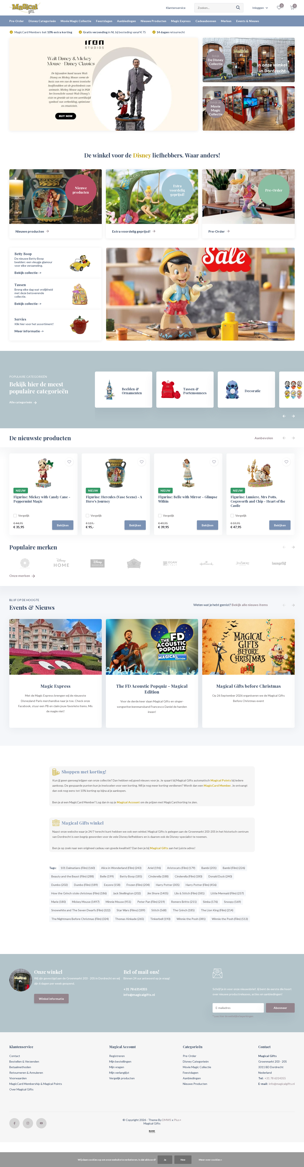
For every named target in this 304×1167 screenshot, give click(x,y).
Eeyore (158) (112, 884)
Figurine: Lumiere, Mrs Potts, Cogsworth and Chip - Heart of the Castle (258, 501)
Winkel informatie (51, 998)
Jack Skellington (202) (127, 893)
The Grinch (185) (184, 910)
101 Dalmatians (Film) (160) (78, 868)
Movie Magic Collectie (76, 21)
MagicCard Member (217, 785)
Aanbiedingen (126, 21)
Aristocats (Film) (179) (181, 868)
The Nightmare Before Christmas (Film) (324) (80, 919)
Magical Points (221, 780)
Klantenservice (176, 7)
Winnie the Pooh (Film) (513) (230, 919)
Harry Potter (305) (168, 884)
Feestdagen (104, 21)
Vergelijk (23, 515)
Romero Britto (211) (184, 901)
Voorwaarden (18, 1078)
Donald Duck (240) (220, 876)
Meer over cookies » (210, 1159)
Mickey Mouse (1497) (85, 901)
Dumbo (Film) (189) (86, 884)
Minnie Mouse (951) (118, 901)
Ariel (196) (154, 868)
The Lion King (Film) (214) (217, 910)
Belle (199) (107, 876)
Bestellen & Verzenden (24, 1061)
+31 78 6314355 (135, 989)
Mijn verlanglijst (119, 1072)
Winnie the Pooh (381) (191, 919)
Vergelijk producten (122, 1078)
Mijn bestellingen (120, 1061)
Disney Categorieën (42, 21)
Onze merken (20, 576)
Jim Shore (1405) (157, 893)
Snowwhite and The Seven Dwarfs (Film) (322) (80, 910)
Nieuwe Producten (153, 21)
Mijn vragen (116, 1067)
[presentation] (284, 416)
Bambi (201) (209, 868)
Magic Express (181, 21)
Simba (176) (210, 901)
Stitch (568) (158, 910)
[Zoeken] (238, 7)
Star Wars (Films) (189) (131, 910)
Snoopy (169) (232, 901)
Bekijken (63, 525)
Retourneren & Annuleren (26, 1072)
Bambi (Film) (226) (234, 868)
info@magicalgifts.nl (139, 995)
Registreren (117, 1056)
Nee (183, 1159)
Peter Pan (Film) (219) (151, 901)
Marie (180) (58, 901)
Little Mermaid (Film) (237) (227, 893)
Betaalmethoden (20, 1067)
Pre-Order (16, 21)
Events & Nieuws (247, 21)
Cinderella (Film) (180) (188, 876)
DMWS (166, 1120)
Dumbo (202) (59, 884)
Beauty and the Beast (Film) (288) (72, 876)
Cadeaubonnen (205, 21)
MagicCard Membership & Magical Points (35, 1083)
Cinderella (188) (158, 876)
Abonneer (280, 1008)
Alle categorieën (21, 402)
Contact (14, 1056)
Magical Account (128, 802)
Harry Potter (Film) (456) (201, 884)
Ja (165, 1159)
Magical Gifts (159, 848)
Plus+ (177, 1120)
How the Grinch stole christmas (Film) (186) (79, 893)
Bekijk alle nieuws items (250, 605)
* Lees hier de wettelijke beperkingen (233, 1016)
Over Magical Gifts (21, 1089)
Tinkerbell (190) (160, 919)
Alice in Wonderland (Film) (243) (121, 868)
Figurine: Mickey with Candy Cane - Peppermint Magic (41, 499)
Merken (226, 21)
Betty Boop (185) (131, 876)
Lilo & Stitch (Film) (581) (190, 893)
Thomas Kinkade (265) (129, 919)
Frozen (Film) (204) (138, 884)
